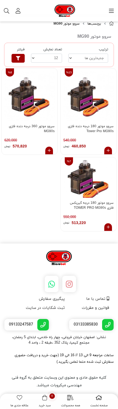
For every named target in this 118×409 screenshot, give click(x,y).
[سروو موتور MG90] (59, 258)
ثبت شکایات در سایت (45, 308)
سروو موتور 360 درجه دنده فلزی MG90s (32, 129)
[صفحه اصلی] (111, 24)
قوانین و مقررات (95, 308)
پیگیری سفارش (52, 299)
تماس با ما (96, 299)
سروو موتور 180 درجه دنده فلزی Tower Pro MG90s (91, 129)
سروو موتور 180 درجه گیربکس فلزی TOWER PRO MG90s (92, 205)
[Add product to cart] (108, 150)
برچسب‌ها (94, 24)
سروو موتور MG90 (67, 24)
